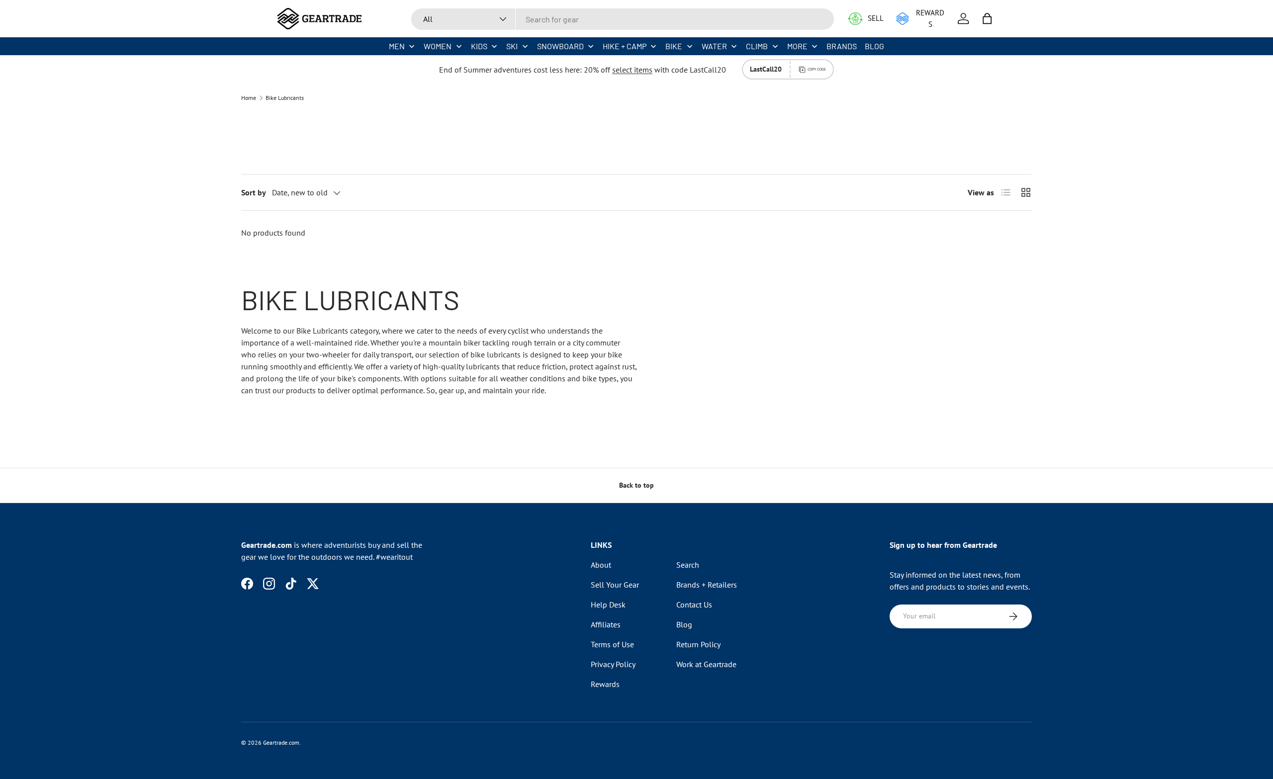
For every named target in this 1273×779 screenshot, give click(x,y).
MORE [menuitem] (797, 46)
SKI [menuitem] (512, 46)
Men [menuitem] (397, 46)
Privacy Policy (613, 664)
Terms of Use (612, 644)
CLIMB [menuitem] (757, 46)
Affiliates (606, 624)
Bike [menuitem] (673, 46)
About (601, 565)
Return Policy (698, 644)
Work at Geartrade (706, 664)
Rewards (605, 684)
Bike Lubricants (285, 98)
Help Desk (608, 604)
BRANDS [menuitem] (841, 46)
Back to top (636, 485)
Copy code (817, 69)
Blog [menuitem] (874, 46)
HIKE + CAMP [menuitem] (624, 46)
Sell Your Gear (615, 585)
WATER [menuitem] (714, 46)
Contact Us (694, 604)
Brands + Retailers (706, 585)
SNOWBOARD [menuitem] (560, 46)
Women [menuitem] (438, 46)
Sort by (253, 192)
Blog (684, 624)
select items (632, 70)
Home (248, 98)
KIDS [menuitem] (479, 46)
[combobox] (622, 19)
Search (687, 565)
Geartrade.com (281, 742)
